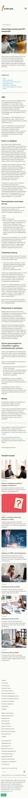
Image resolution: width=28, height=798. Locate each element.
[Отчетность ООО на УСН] (14, 611)
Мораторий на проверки (9, 85)
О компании (4, 683)
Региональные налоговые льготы (12, 81)
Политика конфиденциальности (10, 696)
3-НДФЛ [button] (3, 736)
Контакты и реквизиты (7, 704)
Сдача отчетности (6, 726)
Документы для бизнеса (8, 693)
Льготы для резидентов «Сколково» (12, 87)
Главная (3, 680)
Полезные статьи (6, 688)
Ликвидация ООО (6, 743)
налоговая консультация (16, 439)
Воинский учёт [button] (5, 721)
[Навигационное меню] (25, 8)
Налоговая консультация (8, 731)
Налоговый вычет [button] (6, 734)
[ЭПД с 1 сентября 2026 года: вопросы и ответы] (14, 511)
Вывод (4, 88)
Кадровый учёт (5, 718)
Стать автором (5, 685)
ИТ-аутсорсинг (5, 764)
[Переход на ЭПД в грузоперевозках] (14, 546)
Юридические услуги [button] (7, 748)
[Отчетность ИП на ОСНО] (14, 645)
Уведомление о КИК (6, 756)
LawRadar (3, 709)
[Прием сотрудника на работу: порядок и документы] (14, 476)
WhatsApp (12, 432)
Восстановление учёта (7, 729)
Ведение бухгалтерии (7, 713)
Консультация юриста (7, 753)
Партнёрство (5, 706)
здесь (22, 239)
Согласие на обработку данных (10, 698)
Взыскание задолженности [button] (8, 751)
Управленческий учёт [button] (7, 715)
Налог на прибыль (8, 80)
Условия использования (7, 701)
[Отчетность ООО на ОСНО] (14, 578)
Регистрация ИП (5, 746)
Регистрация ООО (6, 740)
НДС (4, 78)
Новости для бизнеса (7, 691)
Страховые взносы (8, 83)
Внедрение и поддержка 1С (8, 761)
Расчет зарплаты (6, 723)
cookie (12, 789)
